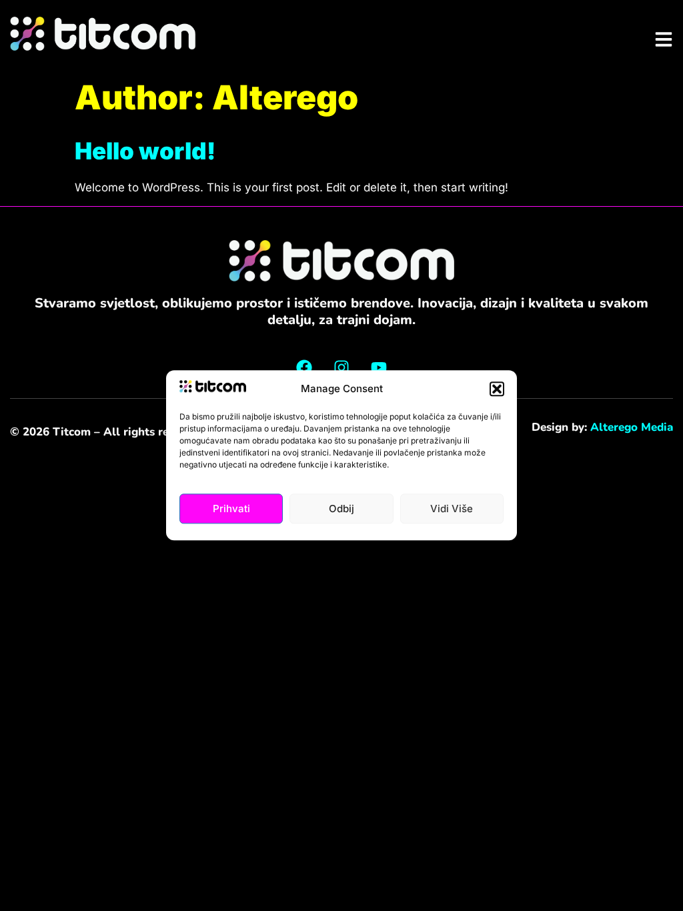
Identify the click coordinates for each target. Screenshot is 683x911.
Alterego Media (631, 427)
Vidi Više (451, 508)
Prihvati (231, 508)
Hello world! (145, 151)
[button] (497, 388)
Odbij (341, 508)
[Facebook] (304, 367)
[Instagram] (341, 367)
